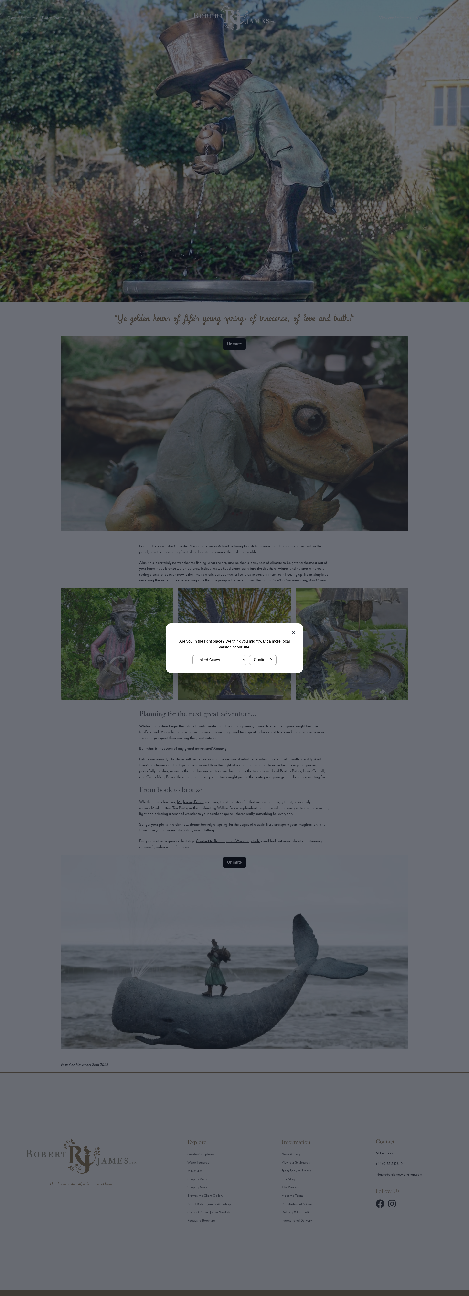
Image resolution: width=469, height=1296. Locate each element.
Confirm (261, 660)
